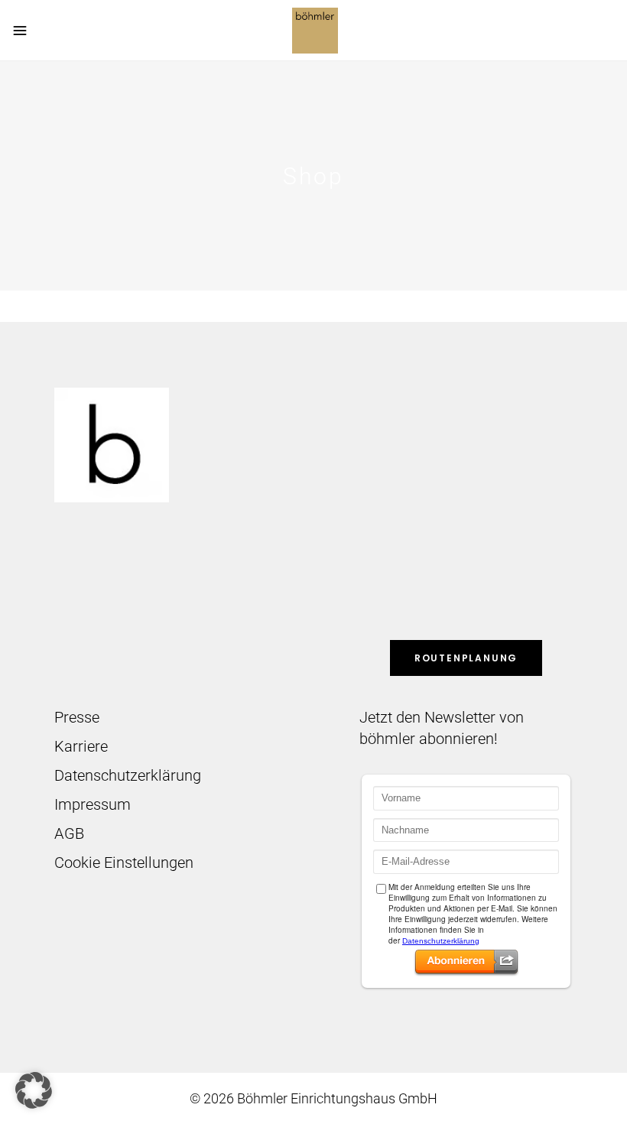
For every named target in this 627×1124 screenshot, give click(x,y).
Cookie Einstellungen (123, 862)
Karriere (81, 746)
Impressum (92, 804)
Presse (76, 717)
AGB (69, 833)
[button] (33, 1090)
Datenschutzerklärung (127, 775)
